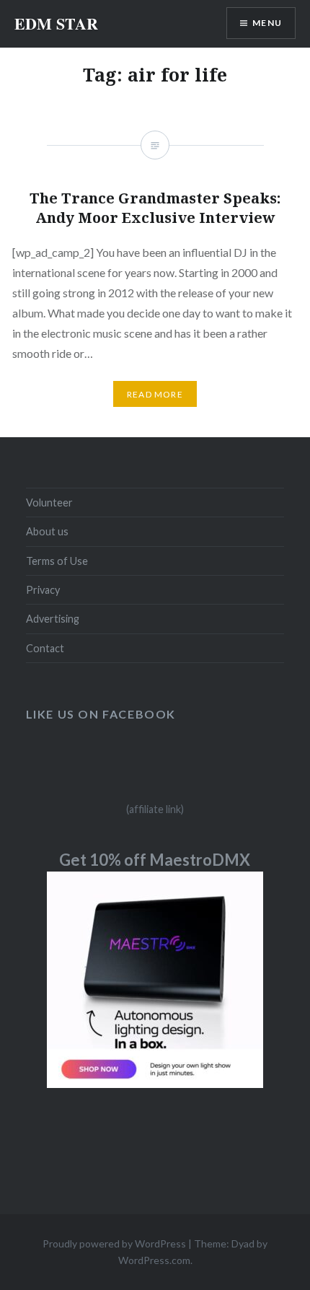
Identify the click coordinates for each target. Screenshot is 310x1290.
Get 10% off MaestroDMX (154, 859)
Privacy (43, 590)
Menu (267, 22)
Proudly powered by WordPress (114, 1243)
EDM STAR (56, 23)
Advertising (52, 619)
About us (47, 531)
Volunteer (49, 502)
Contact (45, 648)
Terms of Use (57, 561)
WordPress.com (154, 1260)
